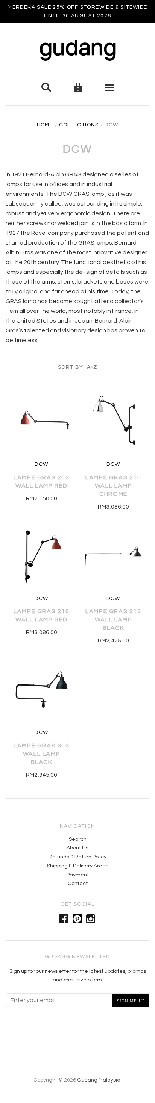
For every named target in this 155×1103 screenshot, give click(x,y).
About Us (77, 848)
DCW (41, 464)
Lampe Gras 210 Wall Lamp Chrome (113, 485)
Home (45, 125)
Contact (78, 883)
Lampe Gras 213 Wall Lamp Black (113, 619)
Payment (78, 875)
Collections (79, 125)
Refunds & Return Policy (77, 857)
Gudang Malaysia (98, 1080)
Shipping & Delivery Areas (77, 866)
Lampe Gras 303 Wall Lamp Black (41, 754)
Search (78, 839)
